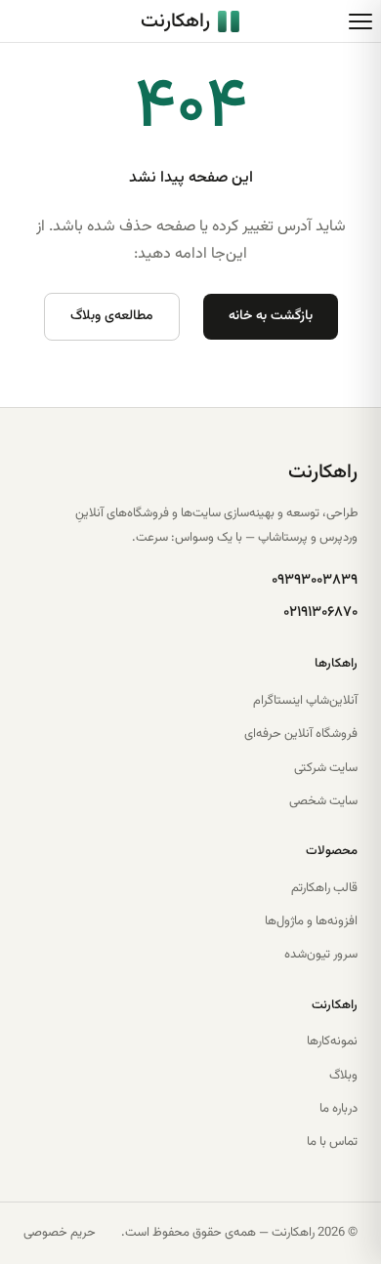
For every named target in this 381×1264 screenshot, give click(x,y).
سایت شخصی (323, 801)
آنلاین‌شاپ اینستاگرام (305, 701)
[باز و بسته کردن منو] (360, 21)
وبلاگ (343, 1075)
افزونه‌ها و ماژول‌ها (311, 921)
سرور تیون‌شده (321, 954)
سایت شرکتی (326, 768)
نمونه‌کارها (332, 1041)
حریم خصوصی (59, 1233)
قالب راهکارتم (324, 888)
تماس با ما (332, 1142)
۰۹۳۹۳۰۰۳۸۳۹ (315, 580)
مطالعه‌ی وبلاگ (111, 316)
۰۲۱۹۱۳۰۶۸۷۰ (320, 612)
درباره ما (338, 1109)
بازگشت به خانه (271, 316)
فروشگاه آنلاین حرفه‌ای (301, 734)
